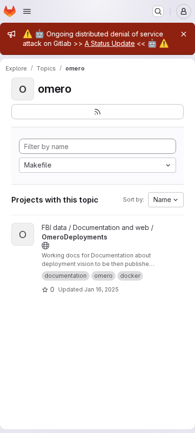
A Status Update (110, 43)
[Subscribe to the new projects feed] (97, 111)
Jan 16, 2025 (101, 289)
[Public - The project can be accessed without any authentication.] (45, 245)
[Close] (183, 34)
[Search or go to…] (158, 11)
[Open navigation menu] (27, 11)
